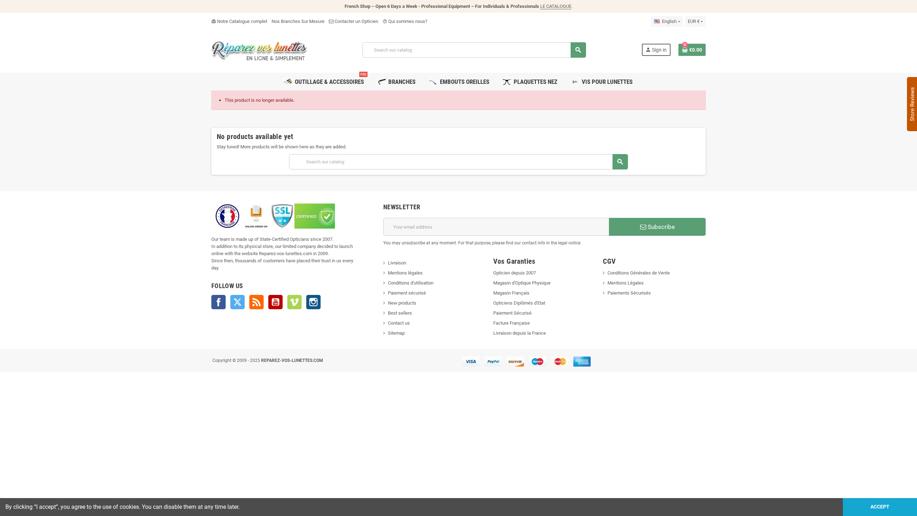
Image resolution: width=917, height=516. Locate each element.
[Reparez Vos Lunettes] (259, 49)
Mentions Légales (626, 283)
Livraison (397, 263)
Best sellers (400, 313)
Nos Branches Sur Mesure (298, 21)
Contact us (399, 323)
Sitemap (396, 333)
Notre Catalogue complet (239, 21)
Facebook (218, 302)
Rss (256, 302)
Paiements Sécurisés (629, 293)
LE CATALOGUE (555, 6)
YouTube (275, 302)
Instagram (313, 302)
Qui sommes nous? (405, 21)
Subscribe (660, 226)
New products (402, 303)
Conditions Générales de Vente (639, 273)
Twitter (237, 302)
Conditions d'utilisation (410, 283)
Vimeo (294, 302)
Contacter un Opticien (355, 21)
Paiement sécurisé (407, 293)
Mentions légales (405, 273)
